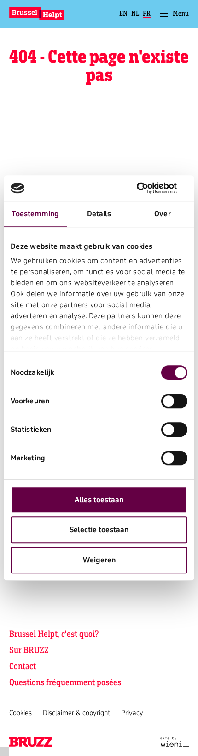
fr (147, 13)
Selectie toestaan (99, 530)
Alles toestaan (99, 500)
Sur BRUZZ (29, 649)
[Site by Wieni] (174, 742)
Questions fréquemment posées (65, 681)
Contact (22, 665)
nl (135, 13)
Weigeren (99, 560)
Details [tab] (99, 214)
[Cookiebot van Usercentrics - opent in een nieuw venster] (147, 188)
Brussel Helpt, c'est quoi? (54, 633)
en (123, 13)
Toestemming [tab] (35, 214)
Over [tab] (162, 214)
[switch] (174, 401)
